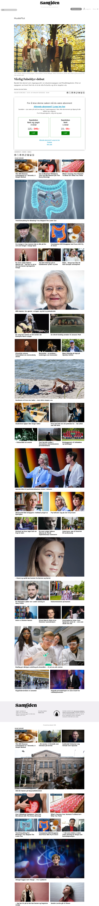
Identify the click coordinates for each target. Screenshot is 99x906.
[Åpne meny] (95, 9)
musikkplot (18, 152)
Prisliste (49, 142)
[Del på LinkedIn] (72, 93)
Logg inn (88, 9)
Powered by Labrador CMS (49, 725)
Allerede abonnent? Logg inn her (49, 107)
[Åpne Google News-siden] (84, 93)
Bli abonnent (76, 9)
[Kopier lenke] (77, 93)
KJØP (33, 133)
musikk (24, 152)
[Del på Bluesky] (79, 93)
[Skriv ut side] (81, 93)
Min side (49, 144)
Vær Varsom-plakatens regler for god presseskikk (73, 711)
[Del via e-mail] (74, 93)
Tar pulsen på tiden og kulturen (49, 7)
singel (29, 152)
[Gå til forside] (49, 3)
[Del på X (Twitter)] (70, 93)
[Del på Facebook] (67, 93)
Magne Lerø (41, 712)
